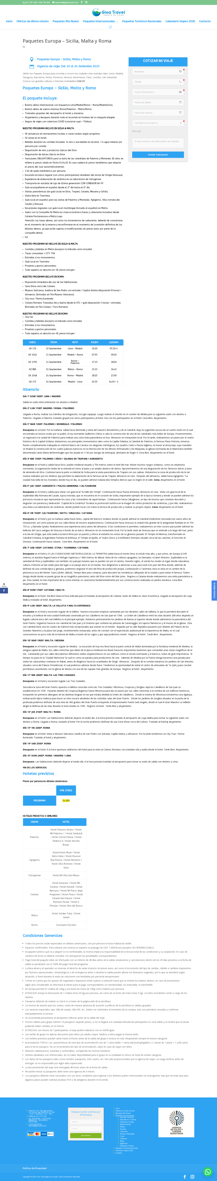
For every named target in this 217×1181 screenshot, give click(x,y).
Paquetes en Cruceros (128, 1119)
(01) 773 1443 (31, 2)
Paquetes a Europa (127, 1122)
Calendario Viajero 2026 (180, 22)
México (122, 1127)
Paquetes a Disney (127, 1146)
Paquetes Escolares (127, 1117)
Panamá (123, 1129)
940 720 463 (44, 2)
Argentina (123, 1143)
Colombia (123, 1138)
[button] (208, 1172)
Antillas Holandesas (127, 1134)
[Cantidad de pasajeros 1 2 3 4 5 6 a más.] (158, 123)
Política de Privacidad (34, 1168)
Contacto (205, 22)
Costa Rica (124, 1131)
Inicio (9, 22)
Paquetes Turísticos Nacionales (141, 22)
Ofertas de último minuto (33, 22)
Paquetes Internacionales (99, 22)
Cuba (122, 1136)
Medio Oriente (125, 1124)
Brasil (122, 1141)
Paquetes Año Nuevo (66, 22)
